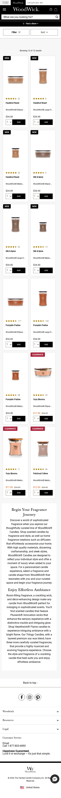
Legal (5, 729)
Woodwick (8, 711)
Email (6, 743)
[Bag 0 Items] (55, 9)
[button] (54, 779)
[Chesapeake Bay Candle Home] (35, 3)
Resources (8, 720)
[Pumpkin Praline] (15, 314)
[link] (30, 24)
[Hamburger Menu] (4, 9)
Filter (14, 32)
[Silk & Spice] (43, 166)
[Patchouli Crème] (43, 462)
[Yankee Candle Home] (5, 3)
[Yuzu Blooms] (43, 388)
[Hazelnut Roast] (15, 92)
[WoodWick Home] (18, 3)
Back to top (30, 682)
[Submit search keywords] (51, 9)
